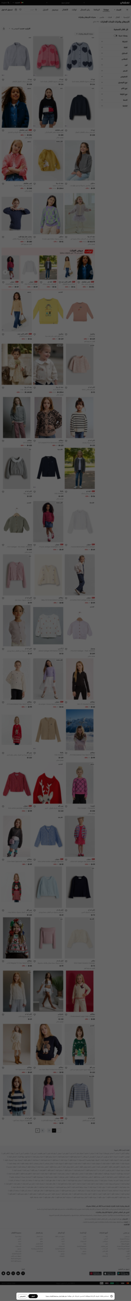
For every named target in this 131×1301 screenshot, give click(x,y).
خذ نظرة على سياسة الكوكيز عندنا (56, 1296)
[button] (65, 650)
